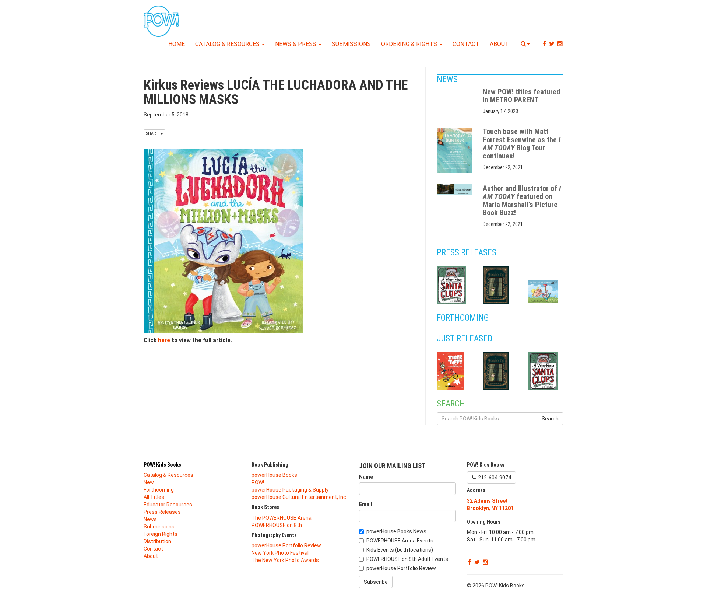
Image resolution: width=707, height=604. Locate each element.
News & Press (296, 44)
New (149, 482)
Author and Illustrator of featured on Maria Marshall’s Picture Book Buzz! (522, 200)
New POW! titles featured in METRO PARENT (521, 95)
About (499, 44)
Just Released (465, 338)
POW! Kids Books (162, 465)
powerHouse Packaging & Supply (290, 490)
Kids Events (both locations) (399, 550)
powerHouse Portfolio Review (286, 545)
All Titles (154, 497)
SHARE (153, 133)
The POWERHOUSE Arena (282, 518)
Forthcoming (464, 318)
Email (365, 504)
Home (176, 44)
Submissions (351, 44)
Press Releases (467, 253)
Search (550, 419)
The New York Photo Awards (285, 560)
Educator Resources (168, 504)
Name (366, 477)
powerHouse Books (274, 475)
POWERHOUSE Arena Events (399, 541)
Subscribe (376, 582)
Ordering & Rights (410, 44)
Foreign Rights (160, 534)
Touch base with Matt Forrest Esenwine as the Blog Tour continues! (521, 143)
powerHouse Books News (396, 531)
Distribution (157, 541)
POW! (258, 482)
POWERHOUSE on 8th (277, 525)
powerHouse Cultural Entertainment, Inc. (299, 497)
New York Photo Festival (280, 553)
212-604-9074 (493, 478)
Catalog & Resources (228, 44)
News (448, 79)
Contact (466, 44)
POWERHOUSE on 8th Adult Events (407, 559)
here (164, 340)
